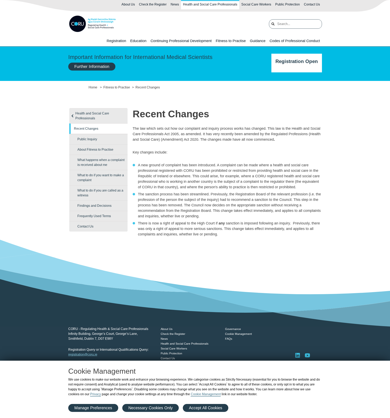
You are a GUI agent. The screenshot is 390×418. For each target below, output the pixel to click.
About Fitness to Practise (95, 149)
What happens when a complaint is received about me (101, 162)
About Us (128, 4)
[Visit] (307, 355)
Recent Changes (86, 128)
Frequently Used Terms (94, 216)
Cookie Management (206, 394)
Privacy (95, 394)
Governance (233, 329)
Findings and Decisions (94, 205)
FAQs (228, 338)
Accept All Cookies (205, 408)
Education (138, 41)
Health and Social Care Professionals (210, 4)
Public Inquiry (87, 139)
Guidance (257, 41)
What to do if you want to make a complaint (100, 177)
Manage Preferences (93, 408)
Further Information (91, 66)
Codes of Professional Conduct (295, 41)
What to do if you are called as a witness (100, 193)
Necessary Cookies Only (150, 408)
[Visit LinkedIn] (297, 355)
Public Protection (287, 4)
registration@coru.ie (82, 354)
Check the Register (153, 4)
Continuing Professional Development (181, 41)
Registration (116, 41)
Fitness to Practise (231, 41)
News (175, 4)
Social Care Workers (256, 4)
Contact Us (312, 4)
